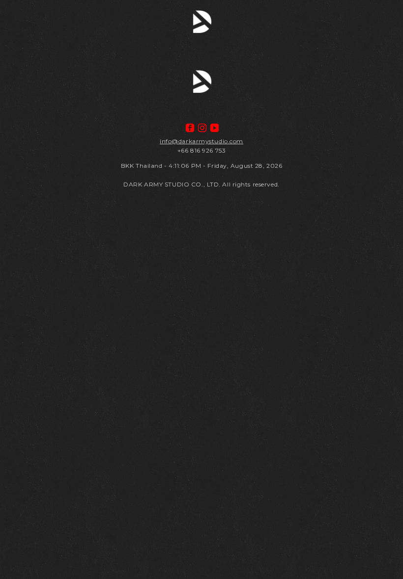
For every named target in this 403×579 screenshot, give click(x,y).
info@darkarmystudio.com (201, 141)
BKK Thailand (142, 165)
